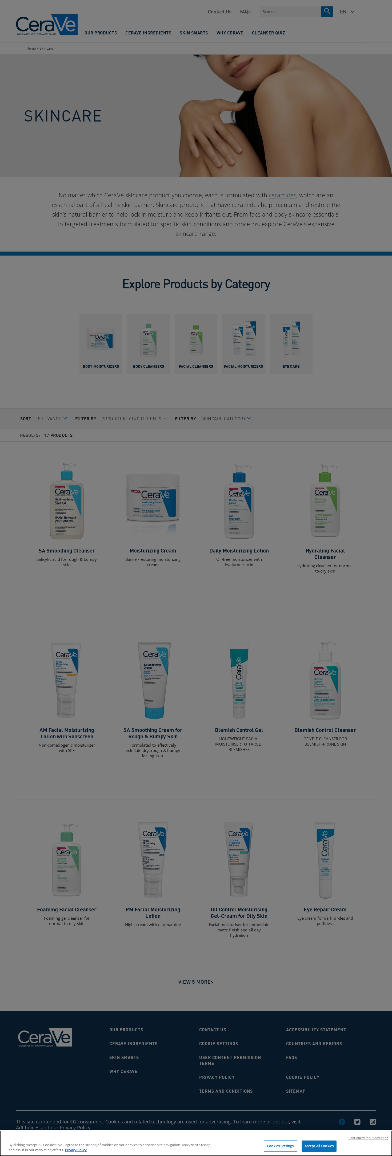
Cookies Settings (280, 1145)
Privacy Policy (76, 1150)
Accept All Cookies (319, 1145)
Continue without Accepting (368, 1138)
